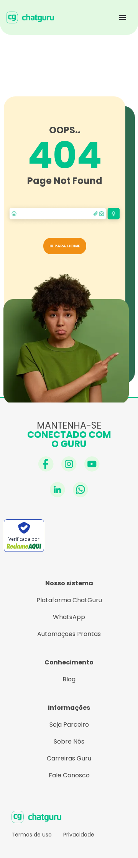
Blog (69, 679)
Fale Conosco (69, 775)
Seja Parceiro (69, 724)
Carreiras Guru (69, 758)
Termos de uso (32, 834)
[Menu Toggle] (122, 17)
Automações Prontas (69, 633)
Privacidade (78, 834)
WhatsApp (69, 617)
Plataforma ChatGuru (69, 600)
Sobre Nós (69, 741)
